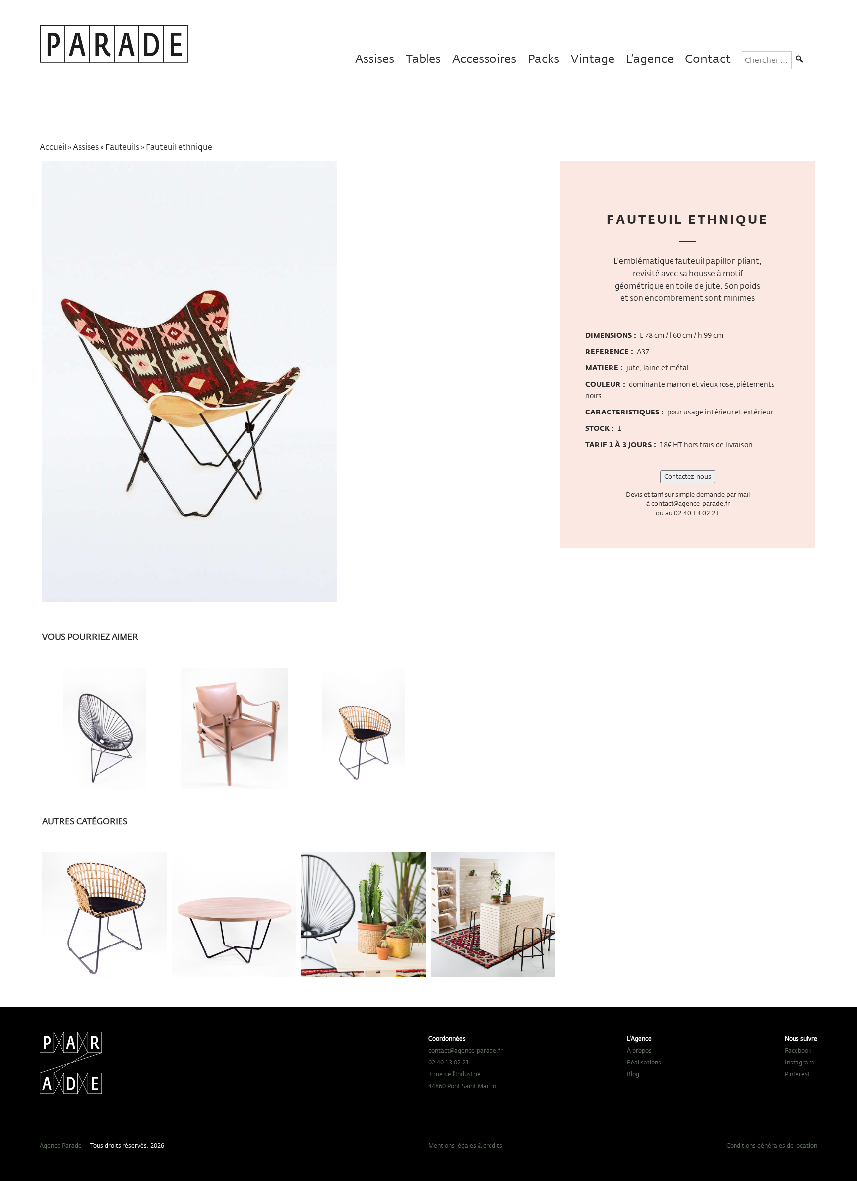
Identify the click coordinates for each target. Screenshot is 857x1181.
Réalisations (644, 1062)
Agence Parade (61, 1145)
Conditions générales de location (771, 1145)
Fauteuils (122, 147)
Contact (708, 58)
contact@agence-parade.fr (690, 503)
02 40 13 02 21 (697, 512)
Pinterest (797, 1073)
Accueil (53, 147)
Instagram (799, 1062)
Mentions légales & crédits (465, 1145)
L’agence (649, 58)
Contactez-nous (687, 476)
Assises (374, 58)
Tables (423, 58)
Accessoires (484, 58)
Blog (633, 1073)
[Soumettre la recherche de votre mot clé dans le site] (799, 60)
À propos (639, 1050)
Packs (543, 58)
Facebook (798, 1050)
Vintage (592, 58)
